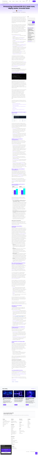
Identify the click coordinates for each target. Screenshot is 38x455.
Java (22, 45)
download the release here (17, 65)
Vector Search (12, 437)
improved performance (20, 46)
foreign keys (22, 163)
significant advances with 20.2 (15, 199)
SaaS (11, 434)
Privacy (28, 425)
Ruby (25, 45)
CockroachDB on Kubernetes (22, 233)
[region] (6, 450)
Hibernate (14, 174)
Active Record (19, 175)
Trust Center (29, 427)
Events (20, 423)
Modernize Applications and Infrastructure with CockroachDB (31, 37)
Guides (20, 432)
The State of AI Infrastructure (29, 35)
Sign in (3, 426)
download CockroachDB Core (20, 373)
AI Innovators (12, 425)
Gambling (12, 428)
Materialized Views (15, 156)
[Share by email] (32, 18)
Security (28, 426)
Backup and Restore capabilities (19, 41)
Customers (12, 420)
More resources (30, 41)
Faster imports (14, 320)
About (28, 420)
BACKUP (13, 278)
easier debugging (21, 44)
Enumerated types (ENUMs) (16, 159)
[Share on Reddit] (34, 18)
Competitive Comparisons (22, 431)
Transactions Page (15, 133)
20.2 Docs (24, 61)
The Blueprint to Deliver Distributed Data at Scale (31, 33)
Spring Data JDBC (21, 174)
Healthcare (12, 430)
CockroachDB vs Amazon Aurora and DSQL (31, 39)
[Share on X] (28, 18)
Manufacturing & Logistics (13, 431)
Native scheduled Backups (16, 310)
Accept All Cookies (6, 449)
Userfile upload (14, 315)
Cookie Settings (27, 451)
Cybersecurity (12, 427)
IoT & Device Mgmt (13, 441)
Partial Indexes (14, 151)
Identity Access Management (14, 440)
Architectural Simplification (14, 448)
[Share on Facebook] (30, 18)
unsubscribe (33, 24)
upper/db (22, 176)
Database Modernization (13, 421)
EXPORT (18, 278)
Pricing (3, 425)
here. (32, 25)
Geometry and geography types (16, 103)
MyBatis (16, 174)
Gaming (12, 429)
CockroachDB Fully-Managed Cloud (6, 421)
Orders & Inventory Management (14, 442)
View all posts (32, 388)
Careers (28, 421)
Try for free (34, 1)
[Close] (11, 445)
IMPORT (23, 323)
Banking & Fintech (13, 426)
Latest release (4, 424)
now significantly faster (16, 321)
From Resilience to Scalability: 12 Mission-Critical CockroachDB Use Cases (31, 30)
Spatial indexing (14, 108)
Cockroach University (21, 430)
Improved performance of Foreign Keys (17, 162)
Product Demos (21, 433)
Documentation (21, 420)
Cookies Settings (6, 452)
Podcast (20, 424)
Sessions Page (14, 128)
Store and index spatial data (16, 35)
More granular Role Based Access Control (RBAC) (18, 336)
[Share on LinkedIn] (31, 18)
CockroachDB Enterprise (5, 423)
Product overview (4, 420)
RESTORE (15, 278)
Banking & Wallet (13, 438)
